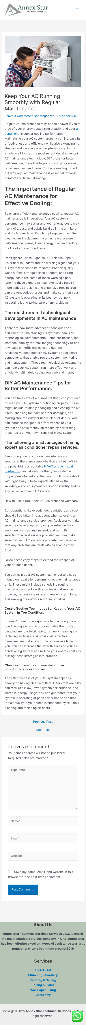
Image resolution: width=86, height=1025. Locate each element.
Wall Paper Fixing (43, 990)
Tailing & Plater (43, 985)
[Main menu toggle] (77, 9)
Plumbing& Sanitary (43, 975)
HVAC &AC (43, 970)
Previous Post (43, 721)
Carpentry (43, 995)
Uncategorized (44, 116)
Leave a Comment (18, 116)
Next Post (43, 729)
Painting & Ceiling (43, 980)
